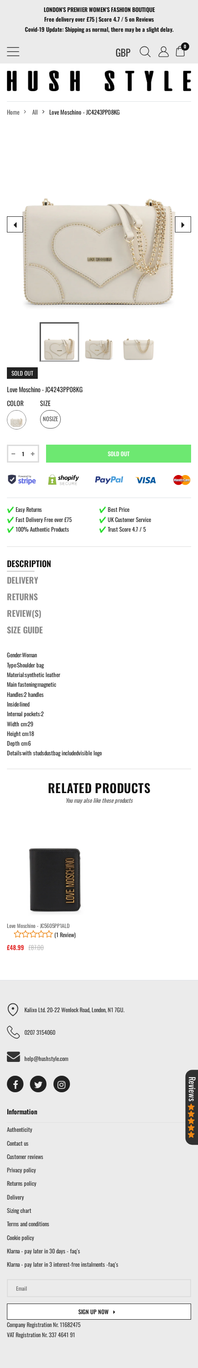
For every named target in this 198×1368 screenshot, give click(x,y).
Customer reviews (25, 1156)
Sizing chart (19, 1210)
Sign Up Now (93, 1311)
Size (45, 403)
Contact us (18, 1143)
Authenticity (19, 1129)
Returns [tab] (22, 597)
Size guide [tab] (25, 630)
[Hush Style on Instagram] (61, 1084)
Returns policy (21, 1183)
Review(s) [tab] (24, 613)
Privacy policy (21, 1169)
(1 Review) (64, 934)
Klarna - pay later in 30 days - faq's (43, 1250)
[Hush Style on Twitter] (38, 1084)
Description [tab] (29, 563)
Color (15, 403)
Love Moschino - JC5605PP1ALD (38, 925)
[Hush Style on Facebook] (15, 1084)
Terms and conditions (28, 1223)
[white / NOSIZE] (59, 342)
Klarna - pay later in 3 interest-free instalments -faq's (62, 1264)
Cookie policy (20, 1237)
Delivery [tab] (22, 580)
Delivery (15, 1197)
